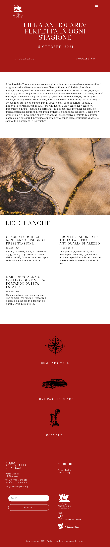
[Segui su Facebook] (59, 464)
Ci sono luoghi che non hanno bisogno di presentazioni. (27, 240)
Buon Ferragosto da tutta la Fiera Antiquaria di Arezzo (79, 240)
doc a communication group (71, 541)
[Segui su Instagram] (64, 464)
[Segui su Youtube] (70, 464)
